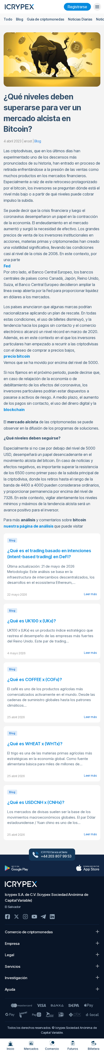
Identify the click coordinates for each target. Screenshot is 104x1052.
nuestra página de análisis (28, 526)
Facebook (7, 916)
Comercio (52, 1049)
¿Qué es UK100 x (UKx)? (31, 620)
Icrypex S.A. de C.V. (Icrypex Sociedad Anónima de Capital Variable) (46, 897)
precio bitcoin (17, 356)
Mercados (31, 1049)
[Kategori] (97, 7)
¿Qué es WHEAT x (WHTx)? (34, 743)
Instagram (25, 916)
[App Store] (87, 868)
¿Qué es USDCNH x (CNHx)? (35, 802)
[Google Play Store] (16, 868)
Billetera (93, 1049)
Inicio (10, 1049)
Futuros (72, 1049)
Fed (7, 266)
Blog (19, 19)
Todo (8, 19)
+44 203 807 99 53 (56, 856)
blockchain (14, 409)
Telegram (43, 916)
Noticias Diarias (80, 19)
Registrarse (77, 6)
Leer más (90, 594)
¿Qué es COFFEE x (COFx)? (34, 679)
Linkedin (52, 916)
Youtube (34, 916)
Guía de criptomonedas (45, 19)
